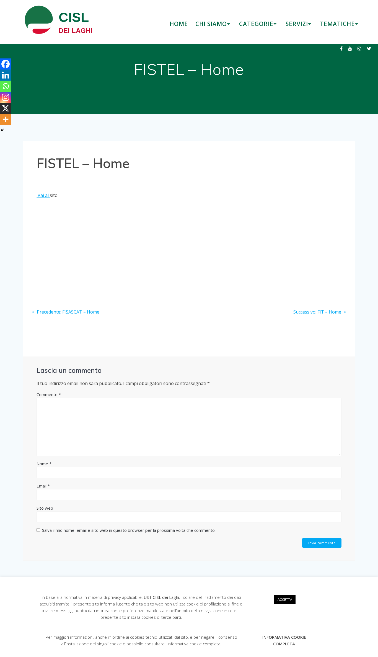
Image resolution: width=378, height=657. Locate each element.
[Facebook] (5, 64)
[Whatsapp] (5, 86)
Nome (44, 463)
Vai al (43, 195)
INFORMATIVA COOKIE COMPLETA (284, 640)
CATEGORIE (256, 24)
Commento (49, 394)
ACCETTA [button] (285, 599)
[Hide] (2, 130)
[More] (5, 119)
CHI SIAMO (211, 24)
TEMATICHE (337, 24)
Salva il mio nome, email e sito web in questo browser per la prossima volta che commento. (129, 530)
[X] (5, 108)
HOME (179, 24)
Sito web (45, 508)
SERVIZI (297, 24)
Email (43, 486)
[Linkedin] (5, 75)
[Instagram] (5, 97)
